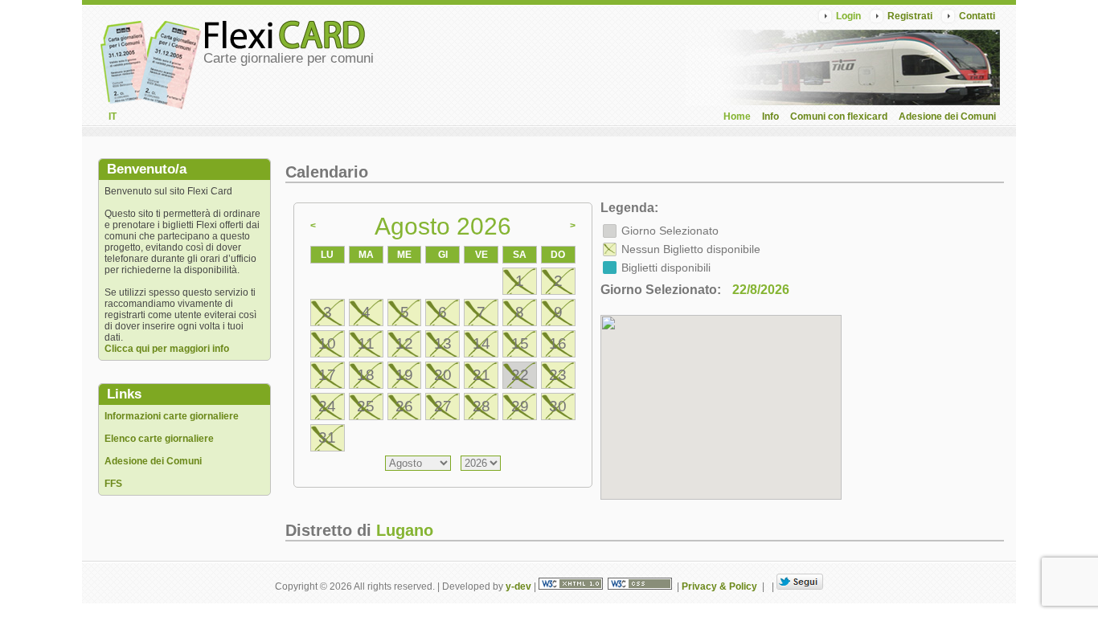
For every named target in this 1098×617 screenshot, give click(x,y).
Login (848, 16)
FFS (113, 483)
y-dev (518, 586)
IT (113, 116)
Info (770, 116)
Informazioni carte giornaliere (171, 416)
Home (737, 116)
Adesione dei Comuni (947, 116)
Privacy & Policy (719, 586)
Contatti (977, 16)
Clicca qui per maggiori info (166, 348)
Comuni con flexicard (838, 116)
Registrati (909, 16)
